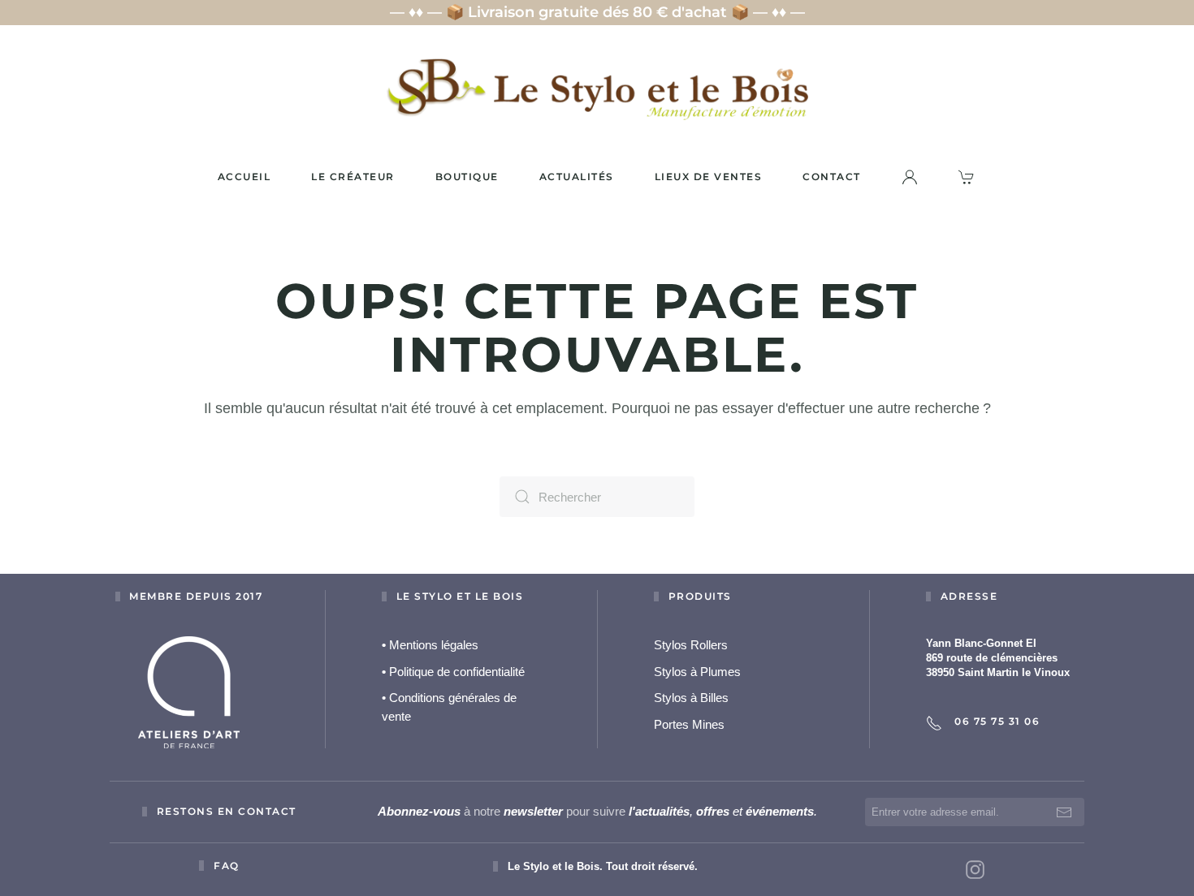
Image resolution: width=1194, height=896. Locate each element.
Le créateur (353, 176)
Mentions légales (430, 645)
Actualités (576, 176)
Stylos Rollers (691, 645)
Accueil (244, 176)
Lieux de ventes (709, 176)
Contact (831, 176)
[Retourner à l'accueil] (597, 89)
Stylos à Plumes (697, 671)
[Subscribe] (1064, 812)
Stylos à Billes (691, 697)
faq (227, 865)
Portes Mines (689, 724)
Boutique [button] (467, 176)
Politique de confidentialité (453, 671)
